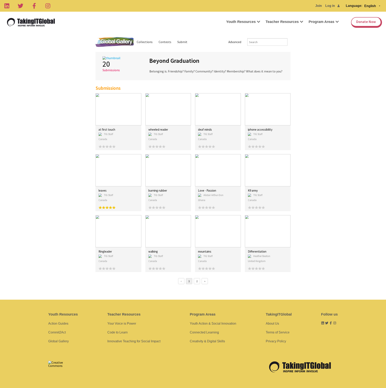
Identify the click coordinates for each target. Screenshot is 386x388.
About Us (272, 323)
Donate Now (366, 21)
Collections (145, 42)
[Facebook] (34, 6)
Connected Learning (204, 332)
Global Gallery (114, 42)
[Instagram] (48, 6)
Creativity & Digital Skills (207, 341)
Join (318, 5)
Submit (182, 42)
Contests (165, 42)
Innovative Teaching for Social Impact (133, 341)
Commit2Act (57, 332)
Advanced (234, 42)
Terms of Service (278, 332)
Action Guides (58, 323)
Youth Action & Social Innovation (213, 323)
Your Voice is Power (121, 323)
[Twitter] (20, 6)
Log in (330, 5)
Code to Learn (117, 332)
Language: (354, 5)
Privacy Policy (276, 341)
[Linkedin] (7, 6)
